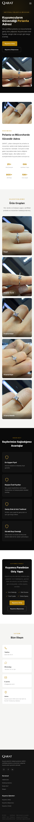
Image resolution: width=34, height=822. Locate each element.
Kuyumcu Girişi (10, 43)
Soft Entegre (24, 817)
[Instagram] (3, 769)
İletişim (4, 789)
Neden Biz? (5, 786)
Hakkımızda (5, 779)
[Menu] (30, 3)
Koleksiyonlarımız (7, 783)
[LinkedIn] (12, 769)
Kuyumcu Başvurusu (11, 49)
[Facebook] (8, 769)
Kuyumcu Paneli (6, 806)
